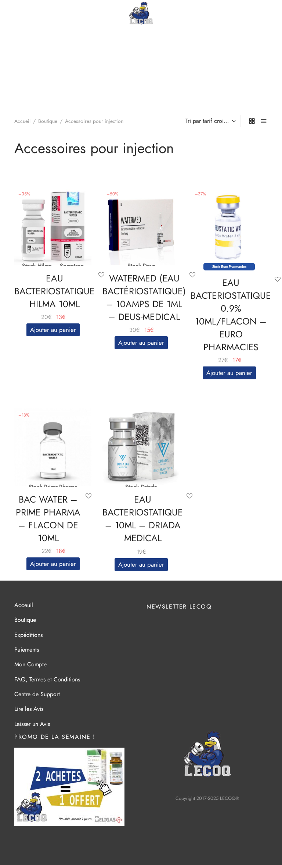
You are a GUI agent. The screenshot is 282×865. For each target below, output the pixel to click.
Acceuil (23, 605)
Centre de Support (37, 694)
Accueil (22, 121)
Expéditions (28, 635)
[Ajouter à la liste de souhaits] (278, 279)
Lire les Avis (28, 709)
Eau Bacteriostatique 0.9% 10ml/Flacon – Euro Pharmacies (231, 315)
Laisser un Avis (32, 724)
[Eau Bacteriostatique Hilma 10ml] (52, 226)
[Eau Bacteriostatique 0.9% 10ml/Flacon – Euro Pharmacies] (229, 226)
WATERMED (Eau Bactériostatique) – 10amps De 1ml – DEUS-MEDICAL (144, 297)
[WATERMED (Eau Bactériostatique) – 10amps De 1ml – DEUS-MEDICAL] (141, 226)
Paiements (26, 649)
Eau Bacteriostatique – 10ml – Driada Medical (142, 519)
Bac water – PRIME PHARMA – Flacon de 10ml (48, 519)
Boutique (47, 121)
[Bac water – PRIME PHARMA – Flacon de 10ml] (52, 447)
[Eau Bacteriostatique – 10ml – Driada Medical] (141, 447)
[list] (264, 121)
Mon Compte (30, 664)
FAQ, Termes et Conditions (47, 679)
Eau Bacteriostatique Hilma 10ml (54, 291)
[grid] (252, 121)
